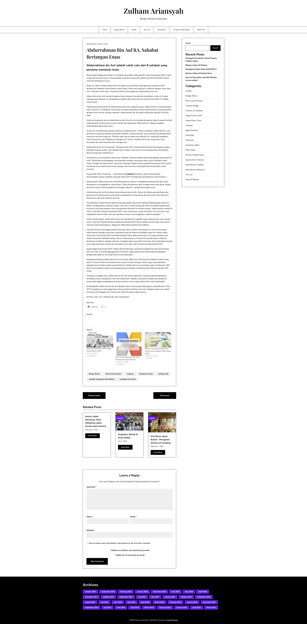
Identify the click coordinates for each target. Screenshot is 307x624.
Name (90, 516)
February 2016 (175, 602)
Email (133, 516)
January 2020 (142, 592)
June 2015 (121, 607)
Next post (164, 395)
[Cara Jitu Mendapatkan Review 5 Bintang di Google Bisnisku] (129, 344)
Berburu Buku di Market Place (199, 73)
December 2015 (209, 602)
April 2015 (135, 607)
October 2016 (186, 597)
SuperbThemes (172, 620)
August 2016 (90, 602)
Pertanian (190, 140)
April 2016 (145, 602)
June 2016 (118, 602)
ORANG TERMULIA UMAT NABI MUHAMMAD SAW (98, 350)
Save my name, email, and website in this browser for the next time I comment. (120, 543)
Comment (91, 487)
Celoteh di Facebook (194, 110)
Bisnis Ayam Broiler (113, 374)
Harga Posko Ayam (194, 115)
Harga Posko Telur (193, 120)
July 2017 (142, 597)
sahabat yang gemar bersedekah (101, 379)
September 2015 (91, 607)
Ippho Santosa (192, 130)
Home (104, 30)
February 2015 (165, 607)
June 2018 (175, 592)
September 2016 (203, 597)
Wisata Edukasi (192, 179)
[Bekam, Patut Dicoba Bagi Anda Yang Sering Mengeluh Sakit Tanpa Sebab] (158, 340)
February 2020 (125, 592)
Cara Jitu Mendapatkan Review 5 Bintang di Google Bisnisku (128, 358)
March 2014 (211, 607)
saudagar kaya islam (128, 379)
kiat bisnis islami (146, 374)
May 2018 (189, 592)
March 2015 (149, 607)
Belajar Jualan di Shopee (196, 65)
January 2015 (182, 607)
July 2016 (104, 602)
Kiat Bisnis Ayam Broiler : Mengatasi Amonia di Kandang (161, 439)
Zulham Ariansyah (153, 10)
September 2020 (108, 592)
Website (90, 530)
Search (188, 43)
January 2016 (192, 602)
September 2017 (126, 597)
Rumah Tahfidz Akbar (195, 155)
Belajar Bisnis (119, 30)
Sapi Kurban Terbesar (195, 160)
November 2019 (159, 592)
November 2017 (91, 597)
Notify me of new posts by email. (130, 555)
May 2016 (131, 602)
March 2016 (159, 602)
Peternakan (190, 150)
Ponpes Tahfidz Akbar (181, 30)
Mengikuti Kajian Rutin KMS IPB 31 (201, 69)
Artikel (134, 30)
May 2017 (155, 597)
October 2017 (108, 597)
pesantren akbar (192, 145)
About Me (200, 30)
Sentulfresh (161, 30)
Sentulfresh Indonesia (195, 169)
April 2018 (203, 592)
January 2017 (170, 597)
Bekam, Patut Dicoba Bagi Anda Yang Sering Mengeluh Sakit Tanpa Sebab (158, 351)
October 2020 (90, 592)
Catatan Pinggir (192, 105)
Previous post (94, 395)
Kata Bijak (190, 135)
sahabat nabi (163, 374)
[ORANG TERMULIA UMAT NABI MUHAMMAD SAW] (99, 340)
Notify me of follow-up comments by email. (130, 550)
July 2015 (107, 607)
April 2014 (197, 607)
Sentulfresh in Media (195, 164)
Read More (92, 436)
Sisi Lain (147, 30)
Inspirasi (130, 374)
